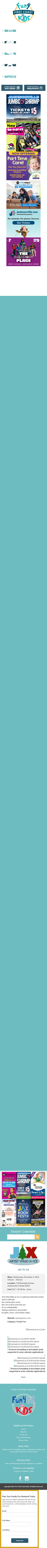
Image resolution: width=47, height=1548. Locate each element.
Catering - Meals (17, 703)
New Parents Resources (21, 408)
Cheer (12, 994)
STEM (12, 883)
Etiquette (13, 827)
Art (10, 798)
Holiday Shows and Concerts (23, 1145)
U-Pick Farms (16, 1168)
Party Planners (16, 765)
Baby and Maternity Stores (22, 906)
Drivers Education (18, 824)
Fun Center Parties (18, 739)
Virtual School (16, 382)
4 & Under (14, 795)
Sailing (12, 1059)
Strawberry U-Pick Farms (22, 1164)
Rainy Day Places (18, 533)
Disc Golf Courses (18, 461)
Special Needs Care (19, 664)
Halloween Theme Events (22, 1135)
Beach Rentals (16, 909)
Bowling (13, 448)
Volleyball (13, 1096)
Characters (14, 706)
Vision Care (15, 670)
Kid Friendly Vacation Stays (23, 500)
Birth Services (16, 601)
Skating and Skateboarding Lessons (27, 1066)
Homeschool (15, 327)
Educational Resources (20, 320)
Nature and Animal (18, 853)
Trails (11, 579)
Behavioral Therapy (19, 595)
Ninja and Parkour (18, 1040)
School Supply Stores (20, 961)
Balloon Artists (16, 686)
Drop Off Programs (18, 317)
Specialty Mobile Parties (21, 781)
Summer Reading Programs (23, 893)
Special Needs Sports (20, 1076)
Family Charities (17, 392)
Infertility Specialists (19, 634)
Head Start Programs (20, 323)
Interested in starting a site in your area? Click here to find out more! (27, 1450)
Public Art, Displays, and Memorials (27, 529)
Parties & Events (13, 677)
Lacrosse (13, 1033)
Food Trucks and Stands (21, 736)
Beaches (13, 444)
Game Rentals (16, 742)
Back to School (16, 1112)
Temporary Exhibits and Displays (25, 565)
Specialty (13, 880)
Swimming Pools (17, 559)
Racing (12, 1046)
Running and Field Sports (22, 1056)
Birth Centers (16, 598)
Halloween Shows (18, 1132)
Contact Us (23, 1435)
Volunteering (15, 899)
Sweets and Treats (18, 968)
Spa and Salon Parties (20, 778)
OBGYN (13, 641)
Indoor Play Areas (18, 497)
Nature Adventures (18, 523)
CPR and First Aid (18, 615)
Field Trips (14, 467)
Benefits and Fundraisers (21, 1115)
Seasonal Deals (17, 1154)
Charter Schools (17, 313)
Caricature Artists (18, 696)
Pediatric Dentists (18, 654)
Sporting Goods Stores (20, 965)
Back (23, 1377)
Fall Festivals (15, 1128)
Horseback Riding (18, 1030)
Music (12, 850)
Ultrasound (14, 667)
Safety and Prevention (20, 866)
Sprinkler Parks (16, 556)
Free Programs (16, 837)
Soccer (12, 1069)
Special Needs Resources (22, 415)
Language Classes (18, 844)
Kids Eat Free (16, 952)
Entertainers (15, 726)
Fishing (12, 471)
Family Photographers (20, 399)
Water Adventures (18, 582)
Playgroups (14, 412)
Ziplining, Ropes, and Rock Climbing (27, 585)
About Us (23, 1432)
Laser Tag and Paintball (21, 503)
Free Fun (13, 474)
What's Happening (14, 1105)
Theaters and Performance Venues (27, 569)
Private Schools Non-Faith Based (25, 359)
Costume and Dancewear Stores (25, 932)
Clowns (12, 709)
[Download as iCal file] (35, 1329)
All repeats (31, 1339)
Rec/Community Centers (21, 536)
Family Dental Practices (21, 628)
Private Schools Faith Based (23, 356)
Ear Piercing (15, 935)
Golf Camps (15, 300)
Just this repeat (33, 1341)
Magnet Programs (18, 336)
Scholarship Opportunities (22, 366)
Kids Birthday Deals (19, 749)
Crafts (12, 814)
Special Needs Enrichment (22, 876)
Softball (13, 1073)
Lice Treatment (16, 637)
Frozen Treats (16, 942)
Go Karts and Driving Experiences (26, 484)
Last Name (6, 1530)
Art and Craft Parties (19, 683)
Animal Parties (16, 680)
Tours (12, 575)
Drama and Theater (19, 821)
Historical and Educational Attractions (28, 490)
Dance (12, 817)
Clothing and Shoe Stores (22, 919)
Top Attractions (16, 572)
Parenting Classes (18, 860)
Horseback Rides (17, 493)
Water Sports (16, 1099)
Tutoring (13, 379)
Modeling (13, 847)
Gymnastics (15, 1017)
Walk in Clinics (16, 673)
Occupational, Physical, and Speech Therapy (27, 646)
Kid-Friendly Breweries (20, 945)
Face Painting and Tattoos (22, 729)
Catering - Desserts (19, 700)
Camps (8, 297)
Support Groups (17, 418)
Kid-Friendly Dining (18, 948)
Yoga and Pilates (17, 1102)
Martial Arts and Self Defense (24, 1037)
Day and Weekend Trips (21, 457)
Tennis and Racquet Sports (23, 1092)
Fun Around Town (14, 428)
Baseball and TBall (18, 984)
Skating (13, 543)
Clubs (12, 808)
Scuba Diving (15, 1063)
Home (23, 1429)
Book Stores (15, 916)
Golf (11, 1014)
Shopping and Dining (15, 902)
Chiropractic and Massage (22, 611)
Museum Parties (17, 759)
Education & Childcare (16, 307)
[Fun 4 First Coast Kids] (23, 12)
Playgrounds (15, 526)
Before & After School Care (23, 310)
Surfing (12, 1082)
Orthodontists (16, 651)
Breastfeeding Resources (22, 605)
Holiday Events (16, 1138)
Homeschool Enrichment (21, 840)
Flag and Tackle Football (21, 1007)
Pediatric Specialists (19, 657)
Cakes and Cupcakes (20, 693)
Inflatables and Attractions (22, 745)
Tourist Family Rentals (20, 971)
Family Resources (14, 389)
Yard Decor (14, 788)
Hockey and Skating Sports (23, 1024)
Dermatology (15, 618)
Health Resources (14, 588)
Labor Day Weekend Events (23, 1148)
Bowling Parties (17, 690)
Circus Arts (14, 804)
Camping (13, 451)
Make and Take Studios (21, 510)
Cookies (13, 716)
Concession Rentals (19, 713)
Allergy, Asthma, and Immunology (26, 592)
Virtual (12, 896)
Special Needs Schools (20, 369)
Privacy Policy (23, 1440)
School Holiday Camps (20, 304)
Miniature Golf (16, 513)
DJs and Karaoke (18, 722)
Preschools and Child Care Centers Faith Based (27, 345)
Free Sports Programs (20, 1010)
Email (4, 1511)
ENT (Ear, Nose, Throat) (21, 621)
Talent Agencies (17, 422)
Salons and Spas (17, 539)
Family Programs (17, 830)
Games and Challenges (21, 480)
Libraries (13, 507)
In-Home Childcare (18, 330)
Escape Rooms (17, 464)
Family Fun (21, 1322)
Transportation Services (21, 376)
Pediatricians (15, 660)
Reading (13, 363)
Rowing (13, 1053)
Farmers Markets (17, 939)
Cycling (12, 1001)
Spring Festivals (17, 1161)
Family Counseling (18, 624)
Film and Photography (20, 834)
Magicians (14, 752)
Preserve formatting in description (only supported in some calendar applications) (25, 1351)
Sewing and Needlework (21, 873)
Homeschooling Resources (22, 405)
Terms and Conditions (23, 1437)
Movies (12, 516)
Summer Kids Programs (21, 889)
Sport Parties (15, 785)
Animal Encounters (18, 435)
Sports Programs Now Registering (26, 1079)
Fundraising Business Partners (24, 402)
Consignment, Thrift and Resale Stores (25, 927)
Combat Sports (17, 997)
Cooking (13, 811)
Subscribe (19, 1540)
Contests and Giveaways (21, 1122)
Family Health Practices (21, 631)
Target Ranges (16, 562)
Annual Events (16, 1109)
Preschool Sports (18, 1043)
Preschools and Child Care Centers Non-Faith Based (27, 351)
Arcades (13, 438)
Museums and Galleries (21, 520)
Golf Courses (15, 487)
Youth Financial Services (21, 425)
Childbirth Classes (18, 608)
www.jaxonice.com (23, 1318)
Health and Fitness (18, 1020)
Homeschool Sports (19, 1027)
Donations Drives (17, 1125)
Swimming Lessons (19, 1089)
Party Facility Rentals (19, 762)
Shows (12, 1158)
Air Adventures (16, 431)
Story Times (15, 886)
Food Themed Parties (20, 732)
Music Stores (15, 955)
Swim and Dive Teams (20, 1086)
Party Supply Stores (19, 768)
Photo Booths (16, 772)
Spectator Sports (17, 546)
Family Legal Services (20, 395)
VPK (11, 386)
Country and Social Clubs (22, 454)
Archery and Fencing (19, 981)
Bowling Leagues (17, 991)
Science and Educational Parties (25, 775)
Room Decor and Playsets (22, 958)
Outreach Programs (19, 857)
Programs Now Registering (22, 863)
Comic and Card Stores (21, 922)
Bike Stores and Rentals (21, 912)
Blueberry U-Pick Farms (21, 1118)
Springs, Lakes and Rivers (22, 552)
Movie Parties (16, 755)
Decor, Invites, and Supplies (23, 719)
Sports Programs (13, 978)
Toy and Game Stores (20, 974)
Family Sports (16, 1004)
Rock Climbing (16, 1050)
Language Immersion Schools (24, 333)
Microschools (15, 340)
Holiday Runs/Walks (19, 1141)
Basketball (14, 988)
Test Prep (14, 372)
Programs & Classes (15, 791)
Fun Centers (15, 477)
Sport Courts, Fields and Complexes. (28, 549)
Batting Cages (16, 441)
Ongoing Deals (16, 1151)
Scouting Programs (19, 870)
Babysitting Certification (21, 801)
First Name (6, 1520)
